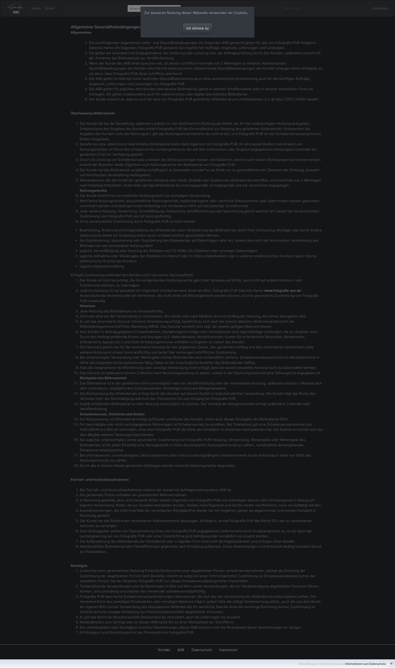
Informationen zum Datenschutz (365, 663)
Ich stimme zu (197, 28)
